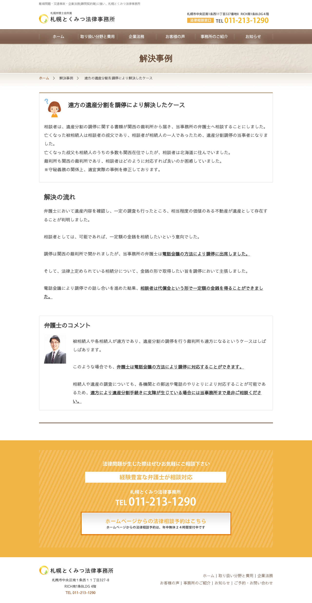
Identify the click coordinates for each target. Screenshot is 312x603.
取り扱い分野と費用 (97, 36)
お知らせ (253, 36)
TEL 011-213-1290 (80, 592)
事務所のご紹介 (214, 36)
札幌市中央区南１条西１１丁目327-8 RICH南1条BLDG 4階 (229, 18)
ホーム (58, 36)
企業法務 (136, 36)
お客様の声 (175, 36)
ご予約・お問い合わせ (253, 582)
